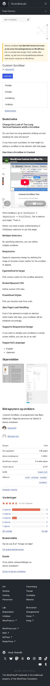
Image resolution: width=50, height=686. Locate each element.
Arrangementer (32, 612)
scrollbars (43, 483)
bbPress (7, 637)
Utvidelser (30, 595)
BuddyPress (9, 641)
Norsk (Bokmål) (15, 652)
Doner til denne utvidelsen (14, 571)
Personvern (7, 599)
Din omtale (7, 531)
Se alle (45, 531)
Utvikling (9, 104)
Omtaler (8, 92)
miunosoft (9, 69)
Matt (5, 633)
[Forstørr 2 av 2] (44, 367)
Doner (30, 616)
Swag (30, 620)
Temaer (29, 591)
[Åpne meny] (46, 3)
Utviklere (6, 616)
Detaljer (8, 85)
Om (3, 586)
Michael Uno (13, 436)
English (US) (43, 472)
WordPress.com (10, 628)
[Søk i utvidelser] (28, 19)
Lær (4, 607)
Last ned (7, 76)
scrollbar (43, 478)
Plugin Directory (8, 11)
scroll (27, 478)
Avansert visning (9, 489)
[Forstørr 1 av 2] (21, 367)
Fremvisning (31, 586)
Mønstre (30, 599)
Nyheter (6, 591)
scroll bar (34, 478)
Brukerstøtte (10, 111)
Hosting (5, 595)
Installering (9, 98)
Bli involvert (31, 607)
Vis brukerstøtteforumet (13, 549)
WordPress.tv (9, 620)
